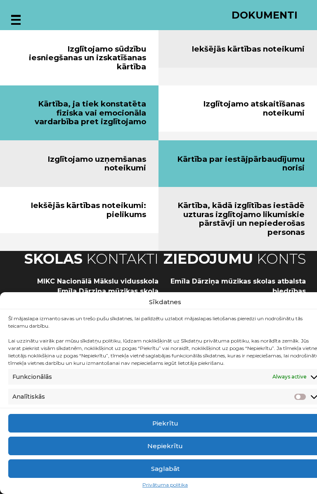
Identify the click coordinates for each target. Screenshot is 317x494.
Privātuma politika (165, 485)
